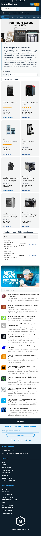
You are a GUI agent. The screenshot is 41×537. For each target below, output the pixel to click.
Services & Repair (8, 481)
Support (5, 475)
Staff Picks (20, 17)
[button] (20, 13)
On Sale (7, 71)
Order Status (7, 494)
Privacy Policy (7, 508)
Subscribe (20, 435)
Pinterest (26, 440)
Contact (5, 492)
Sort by (5, 75)
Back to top (20, 421)
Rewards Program (9, 500)
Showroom (6, 467)
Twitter (15, 440)
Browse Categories (11, 79)
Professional (7, 470)
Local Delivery (8, 497)
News (4, 465)
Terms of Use (7, 510)
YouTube (29, 440)
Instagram (18, 440)
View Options (26, 117)
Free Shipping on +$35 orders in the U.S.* (13, 1)
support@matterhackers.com (15, 453)
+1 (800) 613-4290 (8, 451)
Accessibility (7, 513)
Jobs (4, 502)
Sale (13, 17)
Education (6, 473)
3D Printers (28, 17)
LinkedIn (22, 440)
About (4, 489)
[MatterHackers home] (9, 4)
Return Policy (7, 505)
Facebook (11, 440)
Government (7, 478)
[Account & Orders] (32, 4)
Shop (4, 462)
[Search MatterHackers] (37, 9)
